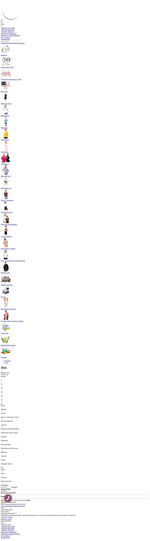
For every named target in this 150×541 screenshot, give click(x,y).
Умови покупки (6, 43)
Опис (3, 506)
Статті (9, 519)
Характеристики (11, 506)
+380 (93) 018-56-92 (7, 30)
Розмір (3, 376)
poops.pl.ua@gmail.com (9, 34)
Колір (3, 405)
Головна (8, 361)
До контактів (5, 39)
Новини (3, 519)
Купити (14, 487)
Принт (3, 469)
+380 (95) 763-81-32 (7, 32)
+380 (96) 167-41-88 (7, 28)
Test (6, 363)
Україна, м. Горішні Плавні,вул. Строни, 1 (10, 36)
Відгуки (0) (21, 506)
